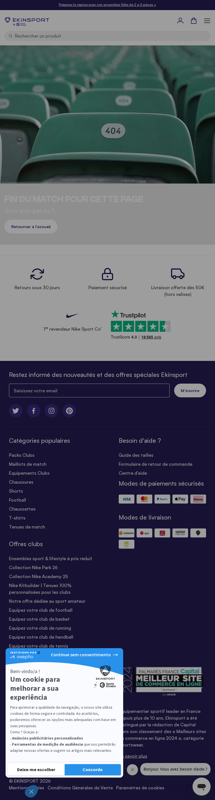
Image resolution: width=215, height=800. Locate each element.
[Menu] (207, 20)
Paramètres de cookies (140, 787)
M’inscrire (190, 390)
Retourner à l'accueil (31, 226)
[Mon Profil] (180, 20)
